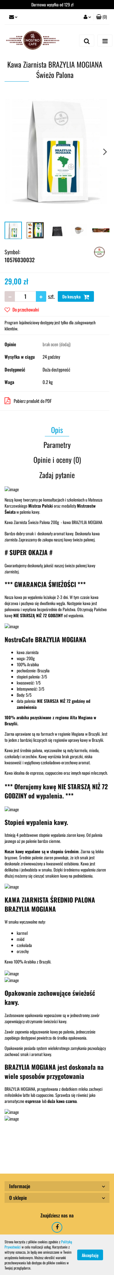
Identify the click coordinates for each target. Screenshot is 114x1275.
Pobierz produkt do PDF (33, 400)
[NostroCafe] (99, 251)
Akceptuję (90, 1255)
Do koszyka (71, 296)
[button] (101, 16)
